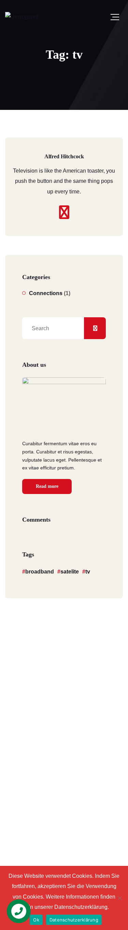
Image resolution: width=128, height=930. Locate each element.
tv (87, 572)
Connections (45, 293)
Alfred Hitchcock (64, 156)
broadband (39, 572)
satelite (69, 572)
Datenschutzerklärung (73, 919)
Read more (47, 486)
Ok (36, 919)
